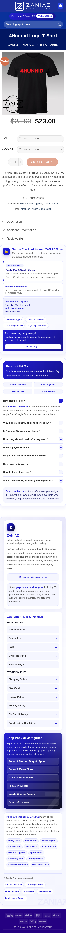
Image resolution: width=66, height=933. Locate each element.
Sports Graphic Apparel (22, 794)
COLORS (7, 148)
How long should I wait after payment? (25, 439)
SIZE (5, 138)
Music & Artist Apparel (40, 44)
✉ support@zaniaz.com (33, 577)
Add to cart (42, 162)
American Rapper (29, 209)
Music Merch (45, 209)
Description (14, 221)
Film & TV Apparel (19, 786)
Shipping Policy (18, 679)
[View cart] (60, 6)
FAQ (11, 647)
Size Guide (15, 688)
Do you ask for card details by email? (24, 455)
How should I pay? (14, 400)
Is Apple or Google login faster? (21, 431)
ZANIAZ (13, 44)
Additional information (21, 230)
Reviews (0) (15, 238)
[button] (5, 6)
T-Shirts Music (50, 203)
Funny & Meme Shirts (21, 769)
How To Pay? (16, 664)
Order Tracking (17, 656)
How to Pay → (33, 346)
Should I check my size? (17, 472)
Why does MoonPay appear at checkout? (27, 422)
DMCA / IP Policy (18, 714)
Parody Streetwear (19, 802)
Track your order (25, 927)
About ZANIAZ (17, 629)
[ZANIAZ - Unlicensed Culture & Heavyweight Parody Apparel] (33, 6)
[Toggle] (3, 221)
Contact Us (15, 638)
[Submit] (59, 24)
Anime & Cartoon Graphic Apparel (28, 761)
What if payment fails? (16, 447)
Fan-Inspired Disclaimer (22, 723)
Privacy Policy (17, 705)
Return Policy (16, 697)
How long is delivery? (15, 464)
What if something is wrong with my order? (28, 480)
